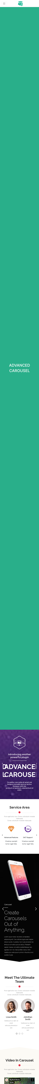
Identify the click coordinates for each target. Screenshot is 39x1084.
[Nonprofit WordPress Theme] (20, 3)
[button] (2, 763)
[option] (19, 763)
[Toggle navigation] (4, 3)
